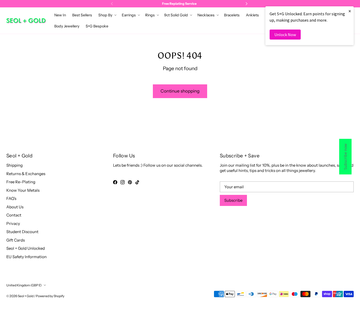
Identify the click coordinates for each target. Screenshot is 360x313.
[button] (107, 15)
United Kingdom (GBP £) (24, 285)
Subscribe (233, 200)
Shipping (14, 165)
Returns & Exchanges (25, 173)
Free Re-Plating (20, 181)
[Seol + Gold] (26, 20)
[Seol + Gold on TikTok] (137, 182)
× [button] (349, 11)
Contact (13, 215)
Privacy (13, 223)
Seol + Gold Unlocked (25, 248)
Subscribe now (345, 156)
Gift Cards (15, 240)
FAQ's (11, 198)
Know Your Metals (23, 190)
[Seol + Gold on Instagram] (122, 182)
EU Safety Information (26, 256)
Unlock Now (285, 34)
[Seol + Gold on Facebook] (115, 182)
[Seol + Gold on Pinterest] (130, 182)
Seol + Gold (25, 296)
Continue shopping (180, 91)
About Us (14, 206)
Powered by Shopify (50, 296)
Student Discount (22, 231)
